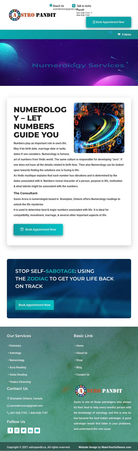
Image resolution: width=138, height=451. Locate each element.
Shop (79, 360)
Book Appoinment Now (40, 229)
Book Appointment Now (109, 22)
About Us (81, 353)
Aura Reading (18, 367)
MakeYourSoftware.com (116, 447)
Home (80, 345)
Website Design (88, 447)
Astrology (15, 353)
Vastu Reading (18, 374)
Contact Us (82, 374)
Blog (79, 367)
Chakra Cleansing (20, 381)
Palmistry (15, 345)
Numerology (17, 360)
